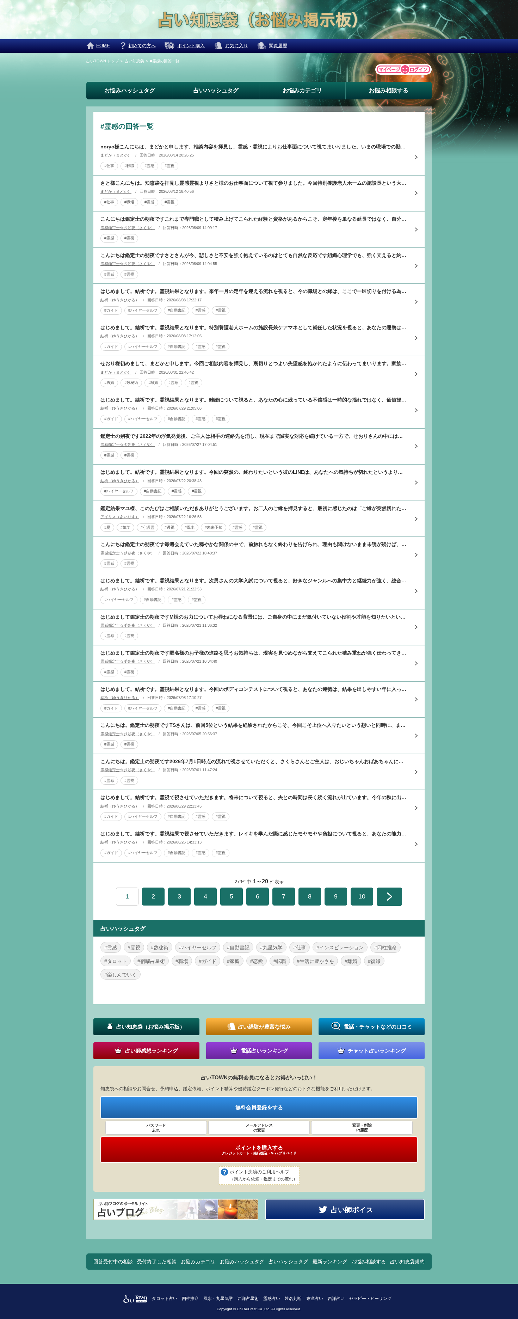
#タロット (115, 961)
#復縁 (374, 961)
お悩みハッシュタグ (129, 90)
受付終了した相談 (157, 1261)
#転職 (129, 166)
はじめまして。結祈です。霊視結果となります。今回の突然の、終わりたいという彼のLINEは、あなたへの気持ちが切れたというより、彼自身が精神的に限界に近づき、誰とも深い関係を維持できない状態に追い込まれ (253, 472)
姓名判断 (293, 1298)
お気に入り (236, 45)
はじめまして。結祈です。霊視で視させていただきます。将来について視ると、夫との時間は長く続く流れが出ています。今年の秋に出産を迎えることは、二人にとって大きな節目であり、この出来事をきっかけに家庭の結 (253, 797)
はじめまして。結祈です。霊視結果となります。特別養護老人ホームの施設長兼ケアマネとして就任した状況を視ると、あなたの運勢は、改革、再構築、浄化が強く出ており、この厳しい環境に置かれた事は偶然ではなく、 (253, 327)
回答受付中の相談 (113, 1261)
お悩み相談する (388, 90)
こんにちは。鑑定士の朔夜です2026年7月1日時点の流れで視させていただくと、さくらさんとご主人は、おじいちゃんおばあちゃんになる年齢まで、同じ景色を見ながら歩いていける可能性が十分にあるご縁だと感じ (253, 761)
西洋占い (336, 1298)
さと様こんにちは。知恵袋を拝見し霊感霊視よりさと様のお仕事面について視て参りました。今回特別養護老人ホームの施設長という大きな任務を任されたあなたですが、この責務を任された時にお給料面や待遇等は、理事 (253, 183)
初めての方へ (142, 45)
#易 (107, 527)
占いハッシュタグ (216, 90)
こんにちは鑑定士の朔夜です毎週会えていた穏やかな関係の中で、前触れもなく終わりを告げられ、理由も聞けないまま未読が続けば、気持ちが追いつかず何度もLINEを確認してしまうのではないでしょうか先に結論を (253, 544)
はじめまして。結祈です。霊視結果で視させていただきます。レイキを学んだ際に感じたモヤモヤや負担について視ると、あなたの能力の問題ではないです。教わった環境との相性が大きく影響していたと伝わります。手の (253, 833)
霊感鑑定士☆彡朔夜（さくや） (127, 228)
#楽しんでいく (120, 974)
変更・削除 (362, 1127)
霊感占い (271, 1298)
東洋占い (314, 1298)
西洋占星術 (248, 1298)
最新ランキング (330, 1261)
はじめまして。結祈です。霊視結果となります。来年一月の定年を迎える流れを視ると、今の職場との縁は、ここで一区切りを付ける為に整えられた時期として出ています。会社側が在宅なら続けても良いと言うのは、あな (253, 291)
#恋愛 (256, 961)
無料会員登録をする (259, 1107)
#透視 (169, 527)
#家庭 (233, 961)
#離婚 (153, 382)
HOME (103, 45)
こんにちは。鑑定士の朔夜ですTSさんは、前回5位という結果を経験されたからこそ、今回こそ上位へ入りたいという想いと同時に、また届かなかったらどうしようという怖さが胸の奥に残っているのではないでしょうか (253, 725)
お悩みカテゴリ (302, 90)
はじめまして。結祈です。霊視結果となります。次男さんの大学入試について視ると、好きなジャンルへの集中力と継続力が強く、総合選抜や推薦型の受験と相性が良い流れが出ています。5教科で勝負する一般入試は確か (253, 580)
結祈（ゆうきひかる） (119, 300)
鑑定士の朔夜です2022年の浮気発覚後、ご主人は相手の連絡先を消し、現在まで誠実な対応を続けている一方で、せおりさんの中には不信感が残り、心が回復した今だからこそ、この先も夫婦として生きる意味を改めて (253, 436)
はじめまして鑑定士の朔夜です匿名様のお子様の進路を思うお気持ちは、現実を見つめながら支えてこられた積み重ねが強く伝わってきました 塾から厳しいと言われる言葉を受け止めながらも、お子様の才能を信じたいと (253, 653)
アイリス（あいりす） (119, 517)
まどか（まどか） (115, 155)
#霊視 (169, 166)
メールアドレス (259, 1127)
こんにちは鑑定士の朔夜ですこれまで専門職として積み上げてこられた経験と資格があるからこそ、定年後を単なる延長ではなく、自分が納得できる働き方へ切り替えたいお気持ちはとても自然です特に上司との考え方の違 (253, 219)
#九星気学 (271, 947)
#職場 (129, 202)
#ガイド (111, 310)
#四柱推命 (385, 947)
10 (361, 896)
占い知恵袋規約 (407, 1261)
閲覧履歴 (278, 45)
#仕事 (109, 166)
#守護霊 (147, 527)
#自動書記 (176, 310)
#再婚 (109, 382)
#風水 (190, 527)
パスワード (156, 1127)
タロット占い (164, 1298)
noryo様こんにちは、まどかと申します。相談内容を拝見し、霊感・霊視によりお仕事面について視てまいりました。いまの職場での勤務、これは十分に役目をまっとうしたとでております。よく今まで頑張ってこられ (253, 146)
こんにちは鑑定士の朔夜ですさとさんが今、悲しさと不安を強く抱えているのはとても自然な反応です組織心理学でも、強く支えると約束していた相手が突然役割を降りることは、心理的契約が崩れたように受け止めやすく (253, 255)
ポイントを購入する (259, 1150)
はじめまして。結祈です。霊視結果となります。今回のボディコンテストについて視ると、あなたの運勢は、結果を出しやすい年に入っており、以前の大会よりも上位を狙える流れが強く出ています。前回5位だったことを (253, 689)
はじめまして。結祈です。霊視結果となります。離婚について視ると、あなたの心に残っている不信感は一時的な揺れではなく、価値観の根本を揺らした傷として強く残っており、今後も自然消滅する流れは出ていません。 (253, 400)
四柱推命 (190, 1298)
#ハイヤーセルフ (143, 310)
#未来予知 (213, 527)
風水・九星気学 (218, 1298)
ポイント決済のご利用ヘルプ (263, 1175)
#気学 (125, 527)
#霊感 (149, 166)
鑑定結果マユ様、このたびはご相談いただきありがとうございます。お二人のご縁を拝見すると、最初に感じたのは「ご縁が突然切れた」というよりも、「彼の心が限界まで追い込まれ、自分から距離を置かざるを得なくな (253, 508)
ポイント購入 (191, 45)
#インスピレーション (340, 947)
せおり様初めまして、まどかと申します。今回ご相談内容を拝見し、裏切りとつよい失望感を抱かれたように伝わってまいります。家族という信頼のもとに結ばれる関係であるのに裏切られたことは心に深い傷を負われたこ (253, 363)
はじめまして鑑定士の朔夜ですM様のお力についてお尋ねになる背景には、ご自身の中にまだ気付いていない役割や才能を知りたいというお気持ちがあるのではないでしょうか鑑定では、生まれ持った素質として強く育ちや (253, 617)
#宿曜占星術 (151, 961)
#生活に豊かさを (315, 961)
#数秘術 (131, 382)
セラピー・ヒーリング (370, 1298)
